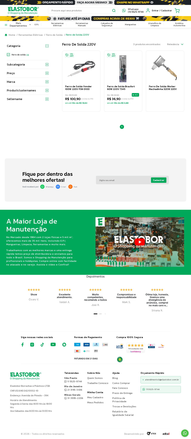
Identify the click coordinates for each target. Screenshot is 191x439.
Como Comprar (121, 383)
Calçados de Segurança (107, 24)
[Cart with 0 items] (177, 10)
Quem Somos (95, 378)
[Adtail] (166, 434)
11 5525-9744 (73, 379)
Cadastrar (158, 180)
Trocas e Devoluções (124, 406)
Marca (11, 81)
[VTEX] (151, 434)
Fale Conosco (120, 388)
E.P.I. (37, 24)
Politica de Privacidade (119, 399)
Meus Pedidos (95, 402)
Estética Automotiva (179, 24)
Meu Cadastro (95, 397)
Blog (115, 378)
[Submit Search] (114, 11)
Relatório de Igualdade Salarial (123, 413)
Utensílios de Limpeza (154, 24)
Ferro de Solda (54, 35)
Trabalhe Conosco (97, 383)
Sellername (14, 99)
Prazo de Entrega (122, 393)
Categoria (13, 46)
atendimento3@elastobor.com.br (162, 379)
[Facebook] (22, 345)
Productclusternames (21, 90)
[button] (81, 81)
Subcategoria (16, 64)
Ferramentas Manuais (82, 24)
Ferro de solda (20, 54)
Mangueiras (130, 24)
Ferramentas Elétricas (57, 24)
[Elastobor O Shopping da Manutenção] (21, 10)
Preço (11, 73)
